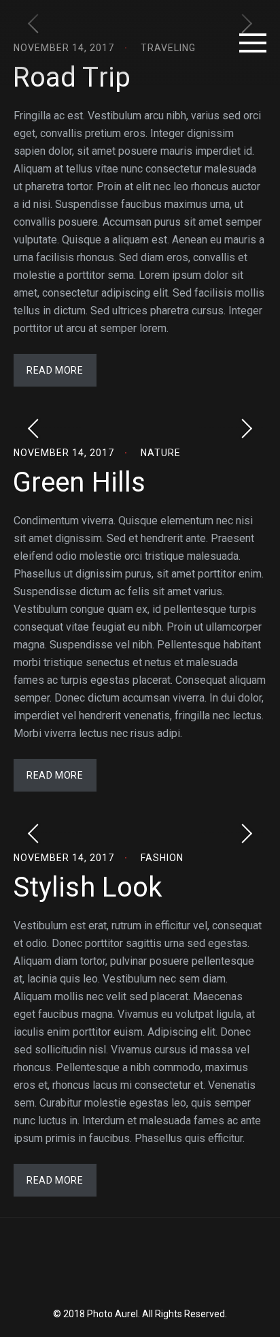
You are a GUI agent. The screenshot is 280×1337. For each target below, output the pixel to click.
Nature (161, 452)
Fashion (162, 857)
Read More (55, 370)
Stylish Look (87, 887)
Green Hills (79, 482)
